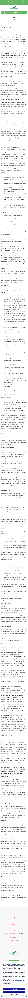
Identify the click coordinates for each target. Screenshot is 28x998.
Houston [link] (14, 912)
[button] (2, 7)
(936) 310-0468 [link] (14, 937)
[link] (14, 7)
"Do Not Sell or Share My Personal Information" (14, 980)
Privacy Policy (7, 973)
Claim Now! (14, 3)
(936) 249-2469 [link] (14, 920)
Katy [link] (14, 930)
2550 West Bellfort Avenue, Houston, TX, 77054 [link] (14, 917)
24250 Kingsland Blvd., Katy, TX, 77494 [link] (14, 933)
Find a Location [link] (15, 12)
